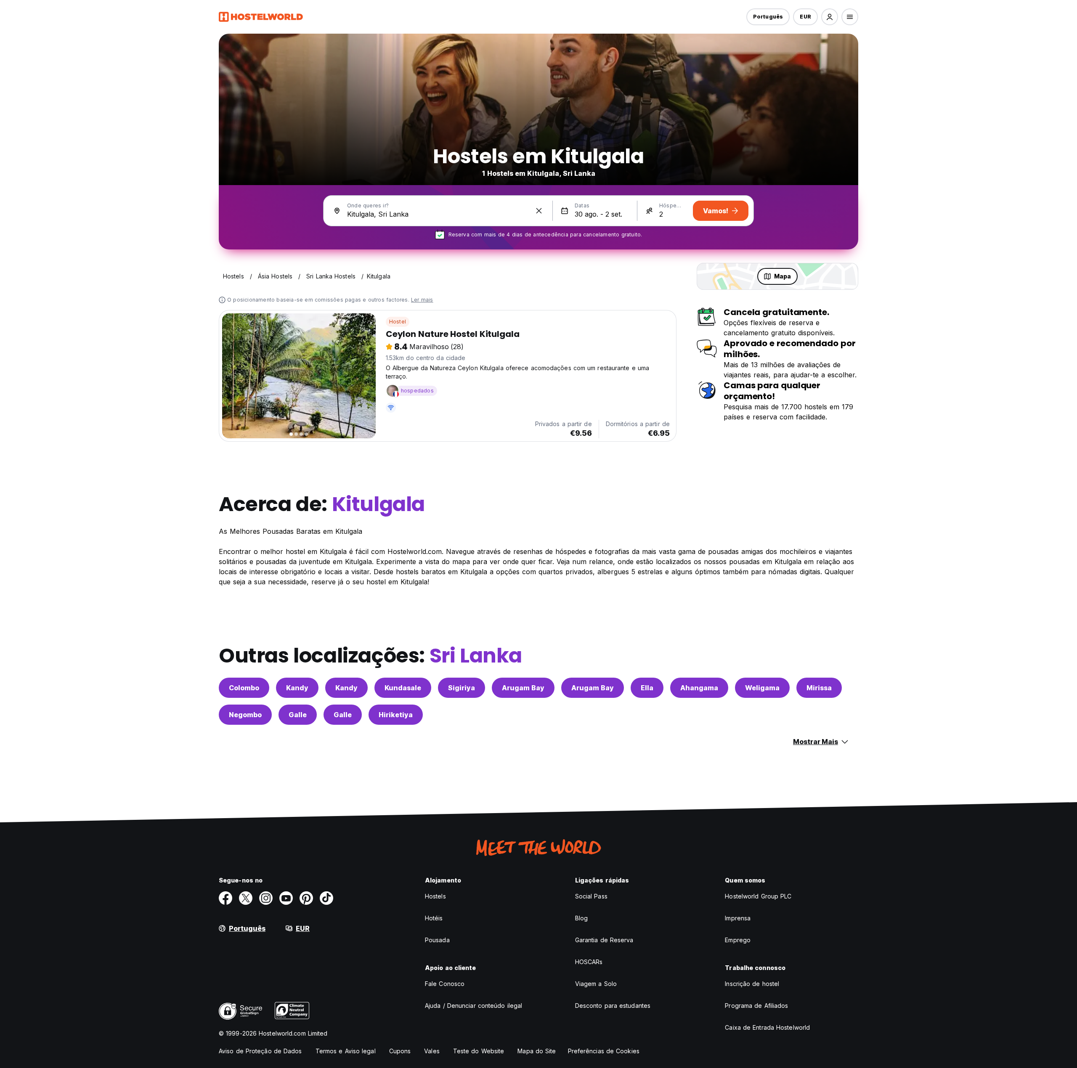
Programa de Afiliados (756, 1005)
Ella (647, 688)
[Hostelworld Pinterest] (306, 898)
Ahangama (699, 688)
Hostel (397, 321)
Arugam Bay (523, 688)
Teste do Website (478, 1051)
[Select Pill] (829, 16)
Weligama (762, 688)
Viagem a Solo (596, 983)
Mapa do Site (536, 1051)
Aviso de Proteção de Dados (260, 1051)
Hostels (435, 896)
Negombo (245, 714)
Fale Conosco (444, 983)
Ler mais (422, 300)
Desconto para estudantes (612, 1005)
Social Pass (591, 896)
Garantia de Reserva (604, 939)
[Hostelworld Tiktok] (326, 898)
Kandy (297, 688)
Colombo (244, 688)
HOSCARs (589, 961)
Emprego (738, 939)
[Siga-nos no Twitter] (245, 898)
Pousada (437, 939)
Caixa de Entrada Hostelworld (767, 1027)
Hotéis (434, 918)
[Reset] (539, 211)
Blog (581, 918)
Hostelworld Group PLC (758, 896)
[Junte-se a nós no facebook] (225, 898)
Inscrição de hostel (752, 983)
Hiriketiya (396, 714)
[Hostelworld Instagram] (266, 898)
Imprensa (738, 918)
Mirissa (819, 688)
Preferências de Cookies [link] (603, 1051)
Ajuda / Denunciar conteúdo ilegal (473, 1005)
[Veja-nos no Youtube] (286, 898)
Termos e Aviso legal (346, 1051)
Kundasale (403, 688)
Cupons (400, 1051)
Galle (298, 714)
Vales (432, 1051)
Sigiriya (461, 688)
